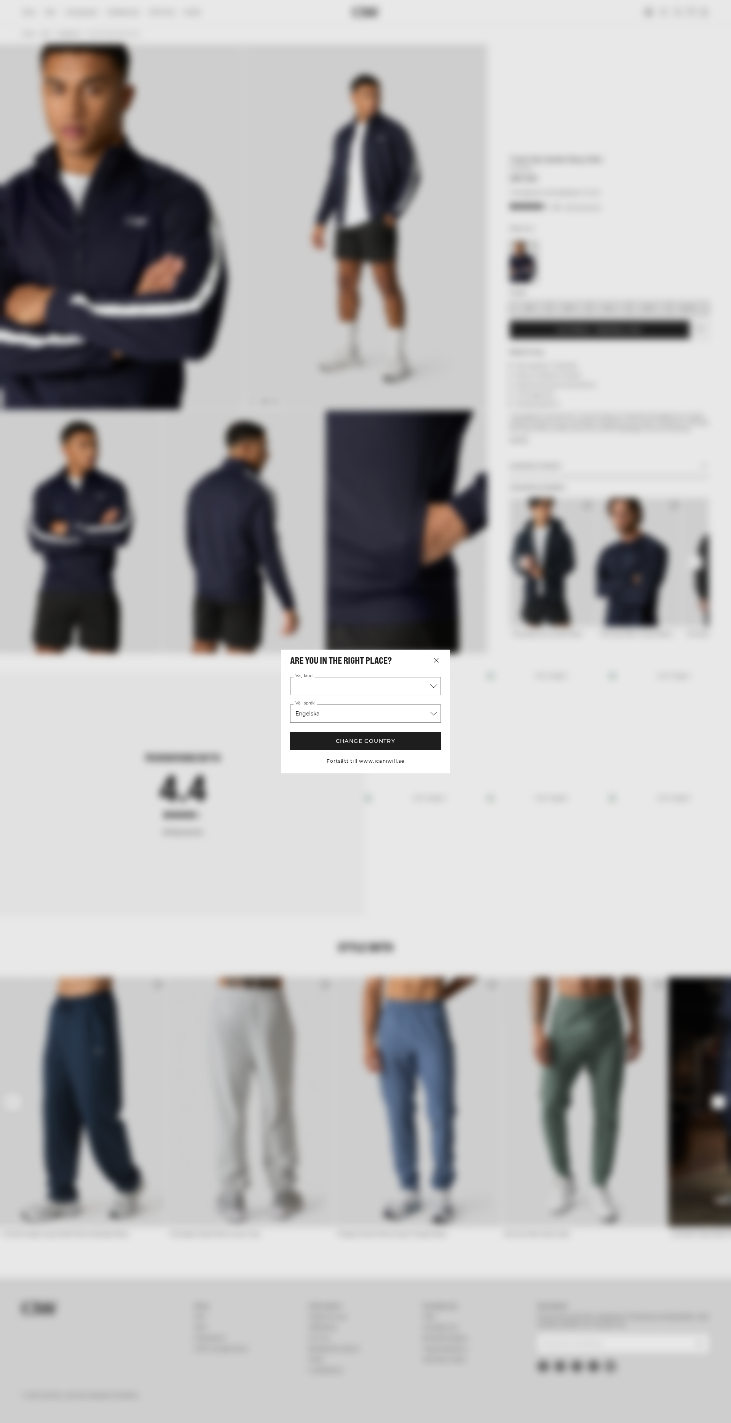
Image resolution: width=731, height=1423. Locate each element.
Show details (448, 1408)
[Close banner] (667, 1349)
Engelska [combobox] (307, 713)
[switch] (270, 1408)
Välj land (303, 676)
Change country (366, 741)
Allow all (596, 1356)
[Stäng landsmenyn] (436, 660)
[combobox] (365, 686)
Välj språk (304, 703)
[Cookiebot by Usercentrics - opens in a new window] (101, 1408)
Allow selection (596, 1378)
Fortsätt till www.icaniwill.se (366, 761)
